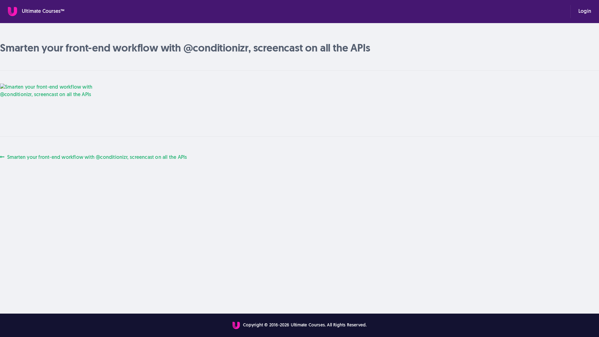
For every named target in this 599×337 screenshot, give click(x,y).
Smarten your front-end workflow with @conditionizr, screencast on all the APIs (97, 157)
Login (584, 11)
